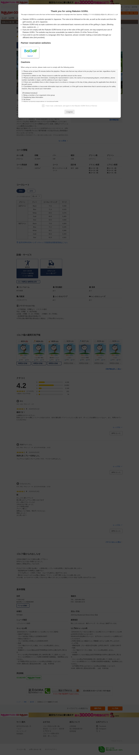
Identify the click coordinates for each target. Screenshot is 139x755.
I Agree (69, 112)
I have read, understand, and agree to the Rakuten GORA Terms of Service (71, 106)
